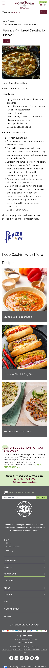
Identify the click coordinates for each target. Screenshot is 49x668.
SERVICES (8, 567)
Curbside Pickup (13, 547)
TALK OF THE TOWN (12, 609)
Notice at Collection (37, 666)
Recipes (13, 21)
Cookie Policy (18, 650)
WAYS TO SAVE (10, 574)
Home (4, 21)
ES (44, 5)
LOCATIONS (9, 581)
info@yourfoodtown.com (24, 642)
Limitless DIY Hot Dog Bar (18, 374)
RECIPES (7, 616)
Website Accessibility (32, 650)
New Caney (16, 12)
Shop (6, 540)
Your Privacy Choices (16, 666)
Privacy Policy (7, 650)
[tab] (24, 540)
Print (6, 41)
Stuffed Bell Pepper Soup (18, 317)
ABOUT (7, 588)
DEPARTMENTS (10, 561)
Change (43, 12)
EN (41, 5)
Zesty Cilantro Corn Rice (17, 431)
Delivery (9, 551)
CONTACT (8, 595)
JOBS (6, 601)
